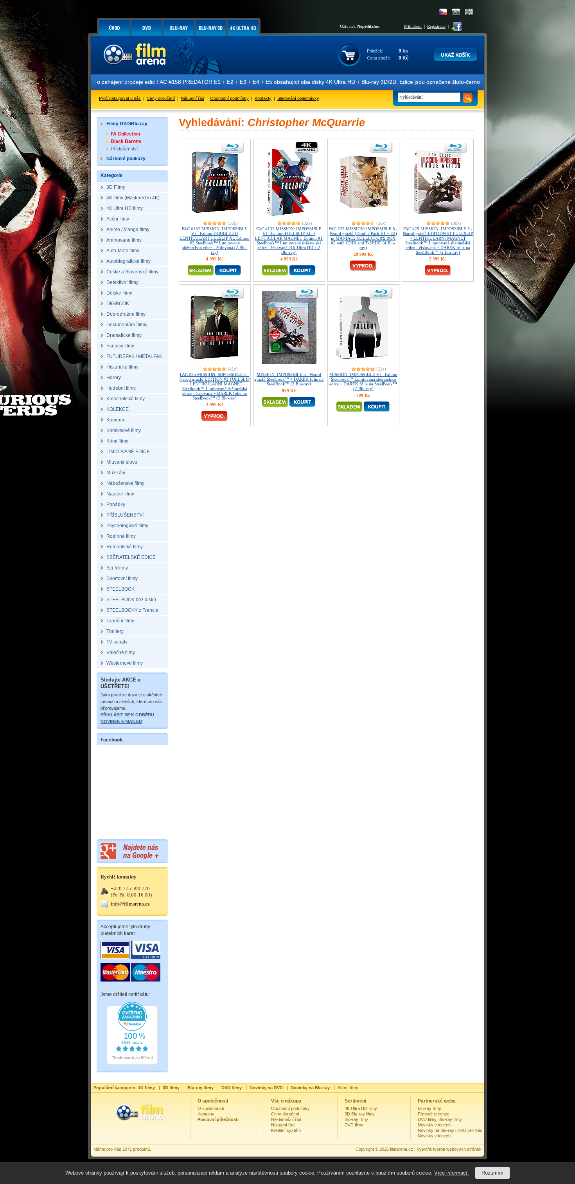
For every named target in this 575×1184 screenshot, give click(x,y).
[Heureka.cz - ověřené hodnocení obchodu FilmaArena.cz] (132, 1063)
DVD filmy (354, 1125)
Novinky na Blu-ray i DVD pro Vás (450, 1130)
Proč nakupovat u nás (120, 98)
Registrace (436, 26)
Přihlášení (413, 26)
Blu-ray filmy (356, 1119)
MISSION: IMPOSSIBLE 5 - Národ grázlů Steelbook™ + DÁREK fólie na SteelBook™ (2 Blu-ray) (288, 379)
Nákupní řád (192, 98)
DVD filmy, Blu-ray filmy (440, 1119)
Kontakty (263, 98)
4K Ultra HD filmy (361, 1108)
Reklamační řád (286, 1119)
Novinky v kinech (434, 1125)
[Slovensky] (456, 12)
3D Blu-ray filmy (360, 1114)
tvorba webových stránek (457, 1149)
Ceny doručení (161, 98)
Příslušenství (124, 149)
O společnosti (211, 1108)
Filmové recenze (433, 1114)
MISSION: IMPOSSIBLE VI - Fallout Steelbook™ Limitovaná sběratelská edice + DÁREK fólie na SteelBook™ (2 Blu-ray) (363, 381)
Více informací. (451, 1173)
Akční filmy (348, 1087)
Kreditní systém (286, 1130)
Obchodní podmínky (229, 98)
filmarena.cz (401, 1149)
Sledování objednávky (298, 98)
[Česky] (443, 12)
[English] (469, 12)
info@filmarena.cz (130, 904)
